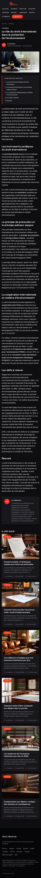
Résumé (9, 100)
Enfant (14, 12)
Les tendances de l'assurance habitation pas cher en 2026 (16, 755)
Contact (17, 16)
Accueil (5, 9)
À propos (6, 16)
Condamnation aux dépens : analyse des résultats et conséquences (19, 803)
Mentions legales (7, 855)
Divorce (14, 9)
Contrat (32, 9)
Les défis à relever (12, 97)
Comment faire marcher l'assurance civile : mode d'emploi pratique (19, 611)
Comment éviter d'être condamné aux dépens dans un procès (18, 707)
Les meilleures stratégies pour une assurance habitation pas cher (18, 659)
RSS (16, 855)
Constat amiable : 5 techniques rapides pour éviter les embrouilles (18, 563)
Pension (5, 12)
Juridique (23, 12)
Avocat (32, 12)
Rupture (23, 9)
